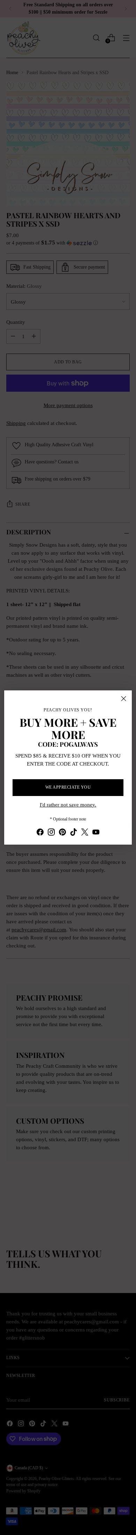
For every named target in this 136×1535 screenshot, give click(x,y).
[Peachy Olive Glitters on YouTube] (96, 833)
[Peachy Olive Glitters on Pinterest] (62, 833)
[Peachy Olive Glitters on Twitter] (85, 833)
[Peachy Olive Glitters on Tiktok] (73, 833)
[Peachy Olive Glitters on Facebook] (40, 833)
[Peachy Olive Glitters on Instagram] (51, 833)
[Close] (123, 698)
